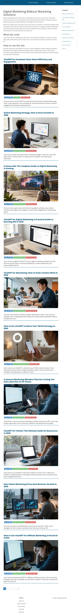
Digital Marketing (68, 2)
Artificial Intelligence (68, 23)
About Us (21, 601)
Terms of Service (21, 603)
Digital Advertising (68, 37)
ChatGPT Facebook (33, 2)
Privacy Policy (21, 606)
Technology (66, 27)
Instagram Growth (51, 2)
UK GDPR (21, 609)
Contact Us (21, 612)
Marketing (66, 34)
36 (18, 588)
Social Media (66, 41)
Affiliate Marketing (68, 30)
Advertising (66, 45)
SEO (64, 48)
